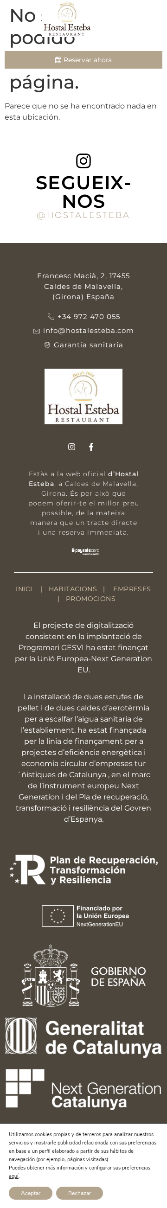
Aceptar (30, 1193)
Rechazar (79, 1193)
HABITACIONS (71, 589)
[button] (153, 23)
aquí (14, 1176)
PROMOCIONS (91, 598)
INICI (24, 589)
